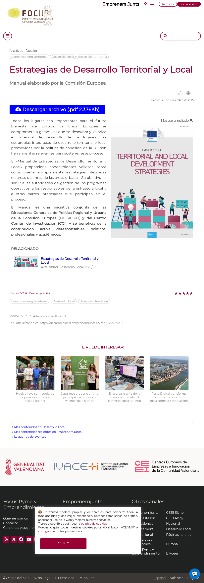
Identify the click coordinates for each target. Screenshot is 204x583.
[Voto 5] (191, 293)
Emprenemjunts (82, 501)
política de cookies (94, 523)
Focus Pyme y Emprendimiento (23, 504)
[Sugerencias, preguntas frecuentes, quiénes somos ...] (145, 4)
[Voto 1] (176, 293)
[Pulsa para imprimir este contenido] (188, 93)
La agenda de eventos (30, 436)
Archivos (16, 51)
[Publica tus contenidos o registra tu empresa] (152, 4)
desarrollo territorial (92, 57)
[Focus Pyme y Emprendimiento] (32, 15)
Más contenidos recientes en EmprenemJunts (47, 432)
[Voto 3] (184, 293)
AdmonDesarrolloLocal (49, 316)
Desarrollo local (63, 57)
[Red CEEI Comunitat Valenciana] (167, 471)
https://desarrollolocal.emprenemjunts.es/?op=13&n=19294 (82, 323)
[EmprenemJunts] (120, 4)
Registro (168, 4)
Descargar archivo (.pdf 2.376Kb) (60, 109)
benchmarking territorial (29, 57)
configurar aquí (48, 531)
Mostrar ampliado (175, 120)
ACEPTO (63, 543)
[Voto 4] (188, 293)
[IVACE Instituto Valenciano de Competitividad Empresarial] (66, 466)
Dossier (31, 51)
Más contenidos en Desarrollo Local (39, 427)
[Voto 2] (180, 293)
